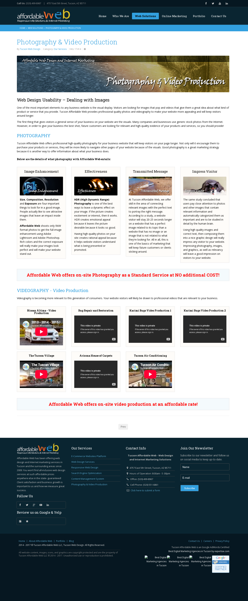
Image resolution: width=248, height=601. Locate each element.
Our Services (60, 49)
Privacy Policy (222, 541)
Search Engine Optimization (86, 473)
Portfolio (60, 541)
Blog (71, 541)
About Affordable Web (40, 541)
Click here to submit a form (145, 490)
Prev (123, 426)
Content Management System (87, 478)
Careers (208, 541)
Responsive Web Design (84, 467)
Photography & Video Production (67, 41)
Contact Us (194, 541)
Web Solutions (35, 28)
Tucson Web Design (30, 49)
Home (22, 28)
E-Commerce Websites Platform (88, 456)
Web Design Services (83, 461)
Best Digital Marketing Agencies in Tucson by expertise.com (198, 551)
